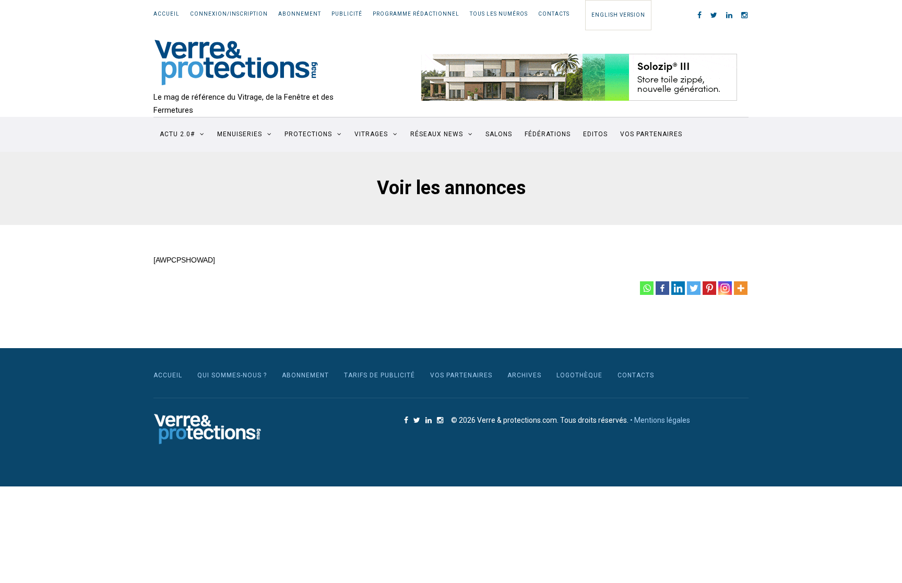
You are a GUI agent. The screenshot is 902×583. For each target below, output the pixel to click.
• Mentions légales (660, 420)
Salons (498, 134)
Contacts (553, 14)
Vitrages (371, 134)
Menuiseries (239, 134)
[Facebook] (662, 288)
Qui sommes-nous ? (232, 375)
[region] (579, 77)
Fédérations (548, 134)
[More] (740, 288)
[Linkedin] (678, 288)
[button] (579, 77)
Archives (524, 375)
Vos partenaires (651, 134)
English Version (618, 15)
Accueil (166, 14)
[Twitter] (694, 288)
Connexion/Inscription (229, 14)
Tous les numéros (499, 14)
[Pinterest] (709, 288)
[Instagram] (725, 288)
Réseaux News (436, 134)
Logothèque (579, 375)
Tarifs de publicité (379, 375)
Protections (308, 134)
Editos (595, 134)
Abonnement (299, 14)
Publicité (346, 14)
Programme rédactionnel (416, 14)
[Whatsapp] (647, 288)
